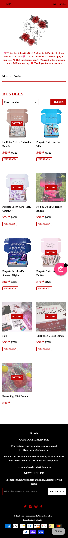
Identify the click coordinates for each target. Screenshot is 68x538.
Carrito (61, 4)
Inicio (5, 76)
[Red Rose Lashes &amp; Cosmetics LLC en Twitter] (25, 506)
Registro (57, 491)
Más (8, 4)
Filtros (58, 102)
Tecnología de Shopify (33, 520)
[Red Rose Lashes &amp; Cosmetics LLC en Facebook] (30, 506)
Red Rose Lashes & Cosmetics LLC (36, 516)
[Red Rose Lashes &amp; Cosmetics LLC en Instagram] (36, 506)
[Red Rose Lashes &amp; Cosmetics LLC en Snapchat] (41, 506)
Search (34, 433)
